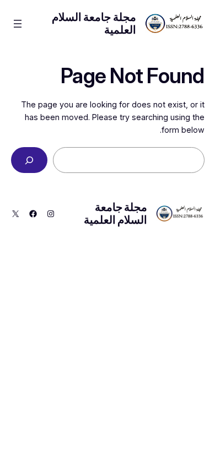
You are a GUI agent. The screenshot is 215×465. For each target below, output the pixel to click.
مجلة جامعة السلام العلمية (94, 23)
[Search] (29, 160)
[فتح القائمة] (17, 23)
